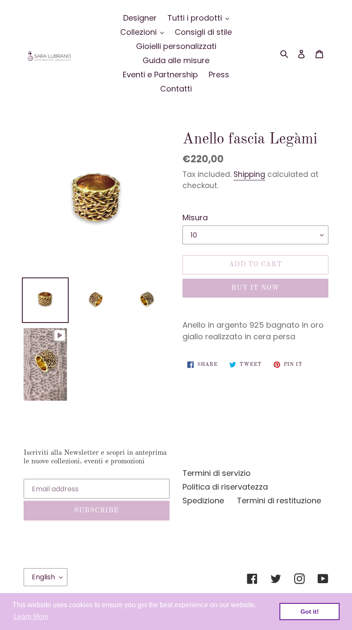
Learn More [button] (31, 616)
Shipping (249, 174)
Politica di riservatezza (225, 486)
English (43, 577)
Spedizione (203, 500)
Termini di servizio (216, 473)
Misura (195, 217)
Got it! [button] (309, 611)
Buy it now (255, 288)
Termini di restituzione (279, 500)
